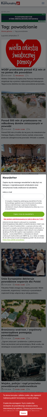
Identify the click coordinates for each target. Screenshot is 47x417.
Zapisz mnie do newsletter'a (23, 214)
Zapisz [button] (23, 413)
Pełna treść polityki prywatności (13, 240)
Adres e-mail (7, 192)
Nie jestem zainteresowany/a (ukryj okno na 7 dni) (23, 219)
